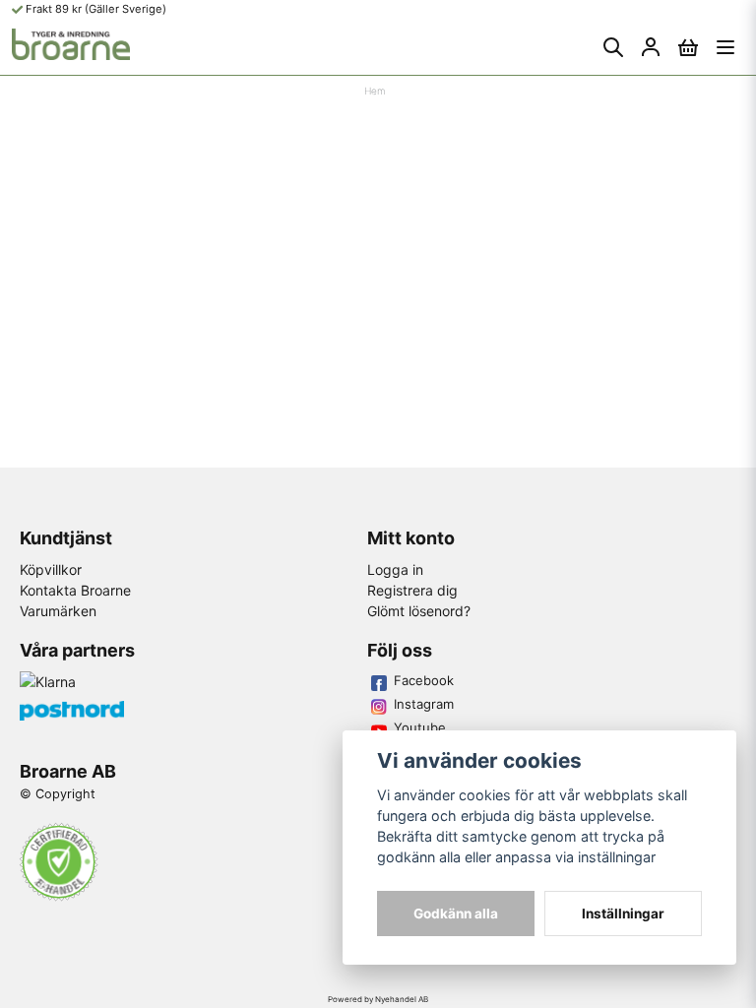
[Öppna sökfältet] (613, 47)
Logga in (395, 569)
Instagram (424, 704)
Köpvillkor (51, 569)
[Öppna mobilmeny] (725, 47)
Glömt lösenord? (419, 610)
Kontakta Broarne (75, 590)
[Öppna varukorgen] (688, 47)
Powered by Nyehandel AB (378, 999)
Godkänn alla (455, 913)
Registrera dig (412, 590)
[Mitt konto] (650, 47)
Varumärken (58, 610)
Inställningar (623, 913)
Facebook (424, 680)
